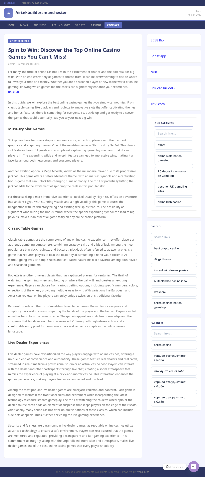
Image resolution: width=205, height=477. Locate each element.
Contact (113, 25)
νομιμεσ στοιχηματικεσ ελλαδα (170, 358)
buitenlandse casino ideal (170, 281)
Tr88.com (158, 104)
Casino (96, 25)
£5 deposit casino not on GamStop (172, 173)
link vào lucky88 (163, 88)
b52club (13, 92)
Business (39, 25)
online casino (162, 344)
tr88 (154, 72)
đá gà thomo (162, 259)
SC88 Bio (157, 40)
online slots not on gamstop (170, 158)
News (24, 25)
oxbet (161, 145)
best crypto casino (166, 248)
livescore (160, 292)
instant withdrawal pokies (171, 270)
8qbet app (158, 56)
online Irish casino (169, 202)
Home (11, 25)
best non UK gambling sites (172, 189)
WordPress (143, 472)
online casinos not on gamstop (168, 305)
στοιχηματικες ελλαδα (169, 371)
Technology (61, 25)
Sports (80, 25)
